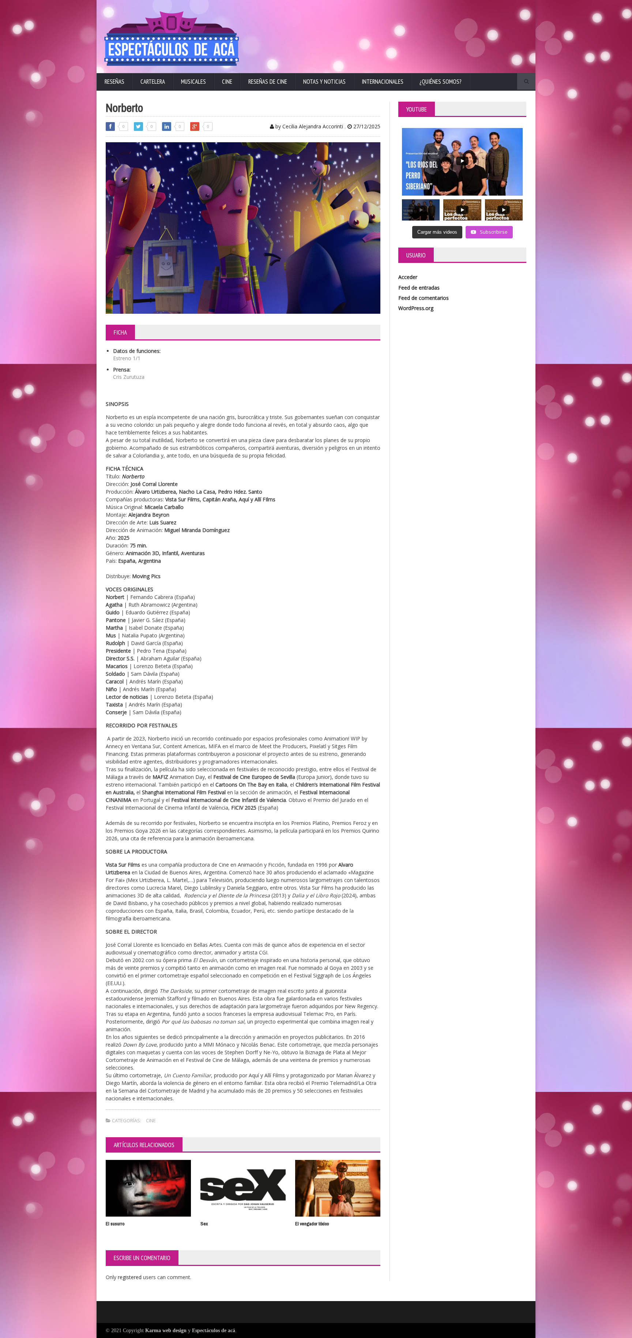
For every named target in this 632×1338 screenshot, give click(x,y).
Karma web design (166, 1330)
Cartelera (152, 82)
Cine (227, 82)
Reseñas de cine (267, 82)
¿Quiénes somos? (441, 82)
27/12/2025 (366, 126)
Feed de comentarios (423, 297)
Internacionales (382, 82)
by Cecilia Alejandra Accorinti (308, 126)
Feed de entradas (419, 287)
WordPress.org (415, 308)
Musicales (193, 82)
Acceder (407, 277)
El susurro (115, 1224)
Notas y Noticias (324, 82)
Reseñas (114, 82)
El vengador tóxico (312, 1224)
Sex (204, 1224)
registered (130, 1277)
